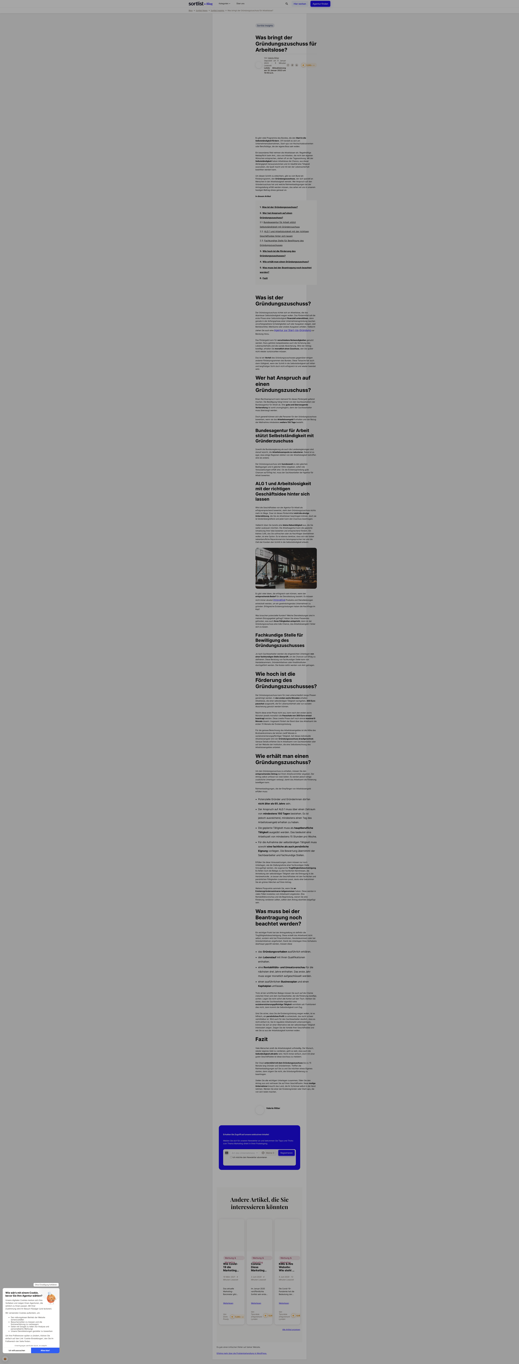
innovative (279, 599)
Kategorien (225, 3)
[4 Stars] (238, 80)
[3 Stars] (235, 80)
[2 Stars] (232, 80)
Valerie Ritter (273, 58)
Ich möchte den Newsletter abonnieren (250, 1157)
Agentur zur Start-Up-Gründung (292, 330)
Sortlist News (201, 10)
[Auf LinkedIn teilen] (296, 65)
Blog (191, 10)
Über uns (240, 3)
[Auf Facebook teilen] (288, 65)
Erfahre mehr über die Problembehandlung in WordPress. (242, 1353)
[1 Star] (229, 80)
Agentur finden (320, 3)
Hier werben (300, 3)
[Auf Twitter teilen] (292, 65)
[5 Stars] (240, 80)
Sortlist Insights (217, 10)
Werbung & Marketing (230, 1258)
